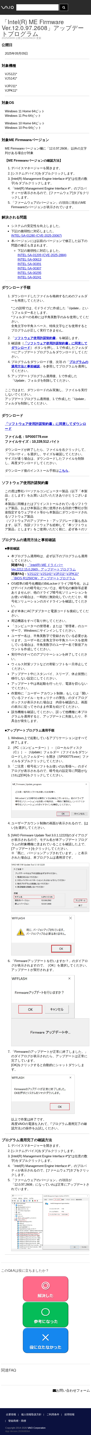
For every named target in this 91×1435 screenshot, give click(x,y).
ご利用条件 (53, 1414)
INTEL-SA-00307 (29, 268)
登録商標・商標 (17, 1420)
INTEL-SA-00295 (29, 273)
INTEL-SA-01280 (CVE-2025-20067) (36, 235)
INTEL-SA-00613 (29, 259)
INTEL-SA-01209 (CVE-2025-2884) (42, 255)
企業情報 (11, 1414)
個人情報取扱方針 (31, 1414)
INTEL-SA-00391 (29, 264)
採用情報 (69, 1414)
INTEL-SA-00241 (29, 277)
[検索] (63, 7)
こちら (63, 470)
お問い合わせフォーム (73, 1390)
